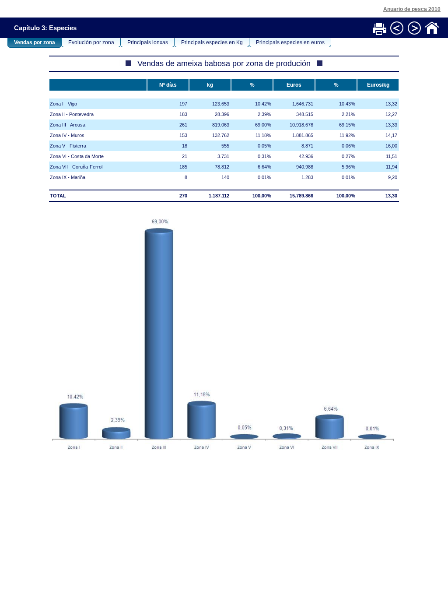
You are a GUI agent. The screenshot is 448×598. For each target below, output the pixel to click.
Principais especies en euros (290, 42)
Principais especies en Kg (212, 42)
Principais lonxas (147, 42)
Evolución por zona (91, 42)
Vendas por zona (34, 42)
